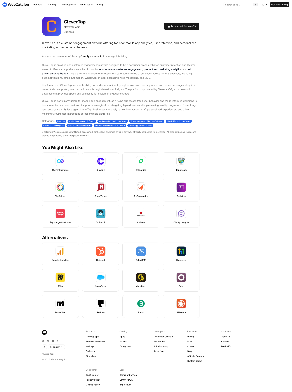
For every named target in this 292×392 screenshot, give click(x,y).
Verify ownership (92, 56)
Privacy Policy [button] (93, 379)
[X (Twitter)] (43, 341)
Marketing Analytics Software (82, 121)
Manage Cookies (49, 354)
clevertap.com (72, 26)
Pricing (100, 4)
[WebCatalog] (44, 332)
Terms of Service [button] (128, 375)
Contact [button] (191, 346)
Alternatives (55, 237)
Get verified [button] (159, 341)
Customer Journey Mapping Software (146, 121)
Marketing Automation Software (113, 121)
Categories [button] (125, 346)
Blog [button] (189, 351)
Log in (264, 4)
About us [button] (225, 336)
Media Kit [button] (226, 346)
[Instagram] (58, 341)
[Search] (255, 4)
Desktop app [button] (92, 336)
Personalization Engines (53, 125)
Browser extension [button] (95, 341)
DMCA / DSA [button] (126, 379)
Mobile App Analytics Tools (140, 125)
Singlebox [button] (91, 356)
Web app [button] (90, 346)
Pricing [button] (191, 336)
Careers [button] (225, 341)
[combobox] (56, 347)
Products (37, 4)
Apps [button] (122, 336)
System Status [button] (194, 361)
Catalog (52, 4)
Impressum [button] (125, 384)
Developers (68, 4)
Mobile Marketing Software (179, 121)
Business (69, 31)
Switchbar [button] (91, 351)
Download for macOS (183, 26)
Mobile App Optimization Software (110, 125)
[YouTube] (53, 341)
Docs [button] (190, 341)
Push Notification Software (79, 125)
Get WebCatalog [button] (279, 4)
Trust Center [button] (92, 375)
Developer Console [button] (163, 336)
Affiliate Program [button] (195, 356)
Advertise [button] (158, 351)
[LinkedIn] (48, 341)
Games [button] (123, 341)
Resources (85, 4)
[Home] (15, 4)
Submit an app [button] (161, 346)
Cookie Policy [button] (93, 384)
